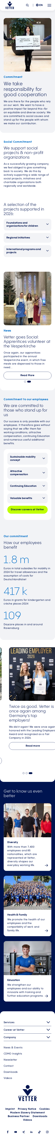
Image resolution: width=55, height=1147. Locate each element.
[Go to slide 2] (29, 382)
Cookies (44, 1109)
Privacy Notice (27, 1109)
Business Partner (19, 1116)
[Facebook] (7, 1132)
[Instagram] (47, 1132)
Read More (27, 375)
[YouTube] (15, 1132)
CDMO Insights (13, 1054)
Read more (27, 746)
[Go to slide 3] (31, 773)
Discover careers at (27, 509)
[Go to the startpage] (9, 5)
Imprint (10, 1109)
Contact (9, 1066)
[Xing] (23, 1132)
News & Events (13, 1047)
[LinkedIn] (31, 1132)
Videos (8, 1078)
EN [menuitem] (41, 5)
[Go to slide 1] (25, 382)
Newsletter (10, 1060)
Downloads (11, 1072)
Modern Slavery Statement (27, 1112)
